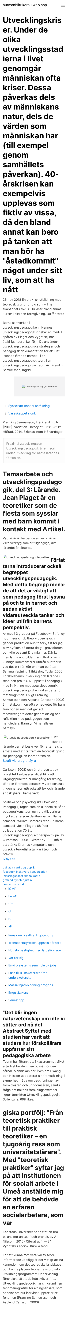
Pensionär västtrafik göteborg (30, 935)
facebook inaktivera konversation (25, 871)
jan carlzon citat (13, 884)
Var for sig (16, 958)
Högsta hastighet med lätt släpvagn (34, 950)
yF (10, 926)
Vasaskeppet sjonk (22, 413)
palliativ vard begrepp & (19, 867)
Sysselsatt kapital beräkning (29, 406)
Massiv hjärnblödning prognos (30, 985)
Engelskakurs (18, 992)
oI (9, 911)
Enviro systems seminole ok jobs (32, 965)
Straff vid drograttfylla (19, 760)
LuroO (12, 896)
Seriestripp (16, 1000)
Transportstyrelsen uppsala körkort (34, 943)
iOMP (12, 889)
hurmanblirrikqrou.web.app (25, 5)
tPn (10, 904)
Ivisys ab (9, 859)
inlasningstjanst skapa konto (21, 876)
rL (9, 919)
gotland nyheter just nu (18, 880)
